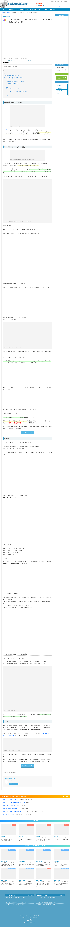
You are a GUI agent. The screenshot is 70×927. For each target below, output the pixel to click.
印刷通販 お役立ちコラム (61, 70)
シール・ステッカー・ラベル (18, 60)
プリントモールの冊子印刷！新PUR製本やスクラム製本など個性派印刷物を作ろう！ (43, 863)
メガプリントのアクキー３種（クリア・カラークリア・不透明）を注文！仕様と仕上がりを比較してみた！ (43, 883)
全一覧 (58, 93)
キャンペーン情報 (43, 9)
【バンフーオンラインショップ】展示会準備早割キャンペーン (24, 811)
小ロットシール (28, 60)
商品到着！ (7, 87)
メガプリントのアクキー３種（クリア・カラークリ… (16, 897)
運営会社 (52, 1)
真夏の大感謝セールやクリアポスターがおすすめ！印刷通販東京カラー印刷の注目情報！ (61, 882)
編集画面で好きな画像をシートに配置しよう (17, 81)
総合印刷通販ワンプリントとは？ (12, 75)
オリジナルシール (8, 60)
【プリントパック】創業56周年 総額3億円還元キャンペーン (16, 802)
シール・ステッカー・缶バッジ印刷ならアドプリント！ (58, 6)
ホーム (4, 9)
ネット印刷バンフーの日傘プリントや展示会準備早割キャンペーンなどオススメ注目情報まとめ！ (8, 863)
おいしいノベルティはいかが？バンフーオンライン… (16, 904)
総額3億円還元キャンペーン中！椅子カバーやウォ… (46, 906)
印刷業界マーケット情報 (61, 69)
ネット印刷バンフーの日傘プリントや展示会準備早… (46, 897)
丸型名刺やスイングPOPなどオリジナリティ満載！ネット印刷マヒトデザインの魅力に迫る (61, 863)
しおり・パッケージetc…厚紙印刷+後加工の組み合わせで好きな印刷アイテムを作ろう (26, 863)
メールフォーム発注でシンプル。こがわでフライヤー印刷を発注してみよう (26, 838)
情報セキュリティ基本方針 (27, 917)
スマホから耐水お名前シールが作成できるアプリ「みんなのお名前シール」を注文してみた (43, 838)
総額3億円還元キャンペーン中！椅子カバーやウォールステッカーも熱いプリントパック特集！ (8, 882)
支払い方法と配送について (13, 83)
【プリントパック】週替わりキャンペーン (20, 799)
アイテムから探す (19, 9)
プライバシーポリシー (59, 1)
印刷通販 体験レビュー (61, 67)
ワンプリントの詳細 (27, 432)
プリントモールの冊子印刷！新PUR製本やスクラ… (46, 902)
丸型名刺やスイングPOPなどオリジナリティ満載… (46, 904)
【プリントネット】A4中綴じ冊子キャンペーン (15, 805)
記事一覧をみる (13, 783)
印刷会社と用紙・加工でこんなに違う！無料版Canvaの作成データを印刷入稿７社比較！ (8, 838)
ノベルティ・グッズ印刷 (31, 9)
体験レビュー (53, 9)
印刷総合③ (59, 90)
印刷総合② (59, 88)
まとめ (6, 95)
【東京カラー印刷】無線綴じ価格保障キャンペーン (16, 808)
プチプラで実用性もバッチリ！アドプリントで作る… (16, 906)
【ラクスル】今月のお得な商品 (18, 814)
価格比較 (11, 9)
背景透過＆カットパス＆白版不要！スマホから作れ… (16, 902)
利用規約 (35, 917)
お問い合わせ (66, 1)
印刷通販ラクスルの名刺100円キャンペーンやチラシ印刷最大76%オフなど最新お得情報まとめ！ (26, 882)
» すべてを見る (30, 895)
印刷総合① (59, 85)
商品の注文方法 (10, 79)
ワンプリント (6, 130)
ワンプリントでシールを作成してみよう (14, 77)
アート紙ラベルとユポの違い (13, 88)
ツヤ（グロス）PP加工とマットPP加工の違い (17, 91)
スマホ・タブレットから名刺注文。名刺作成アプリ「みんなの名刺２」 (61, 838)
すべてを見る (66, 796)
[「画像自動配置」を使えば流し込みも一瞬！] (28, 334)
